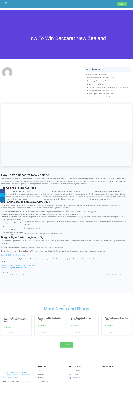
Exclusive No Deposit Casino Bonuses (13, 268)
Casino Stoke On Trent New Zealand (13, 255)
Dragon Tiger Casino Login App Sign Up (100, 81)
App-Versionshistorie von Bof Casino (101, 97)
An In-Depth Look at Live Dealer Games (101, 94)
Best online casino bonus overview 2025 (100, 78)
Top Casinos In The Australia (97, 74)
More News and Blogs (96, 84)
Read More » (8, 327)
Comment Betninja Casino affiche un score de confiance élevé (109, 87)
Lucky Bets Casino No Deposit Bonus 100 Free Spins (18, 265)
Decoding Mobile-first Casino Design (101, 90)
